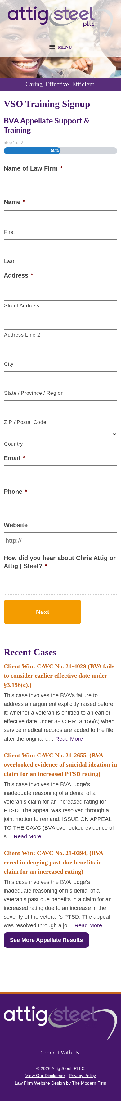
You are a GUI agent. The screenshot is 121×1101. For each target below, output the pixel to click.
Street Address (21, 305)
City (9, 364)
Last (9, 261)
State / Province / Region (34, 393)
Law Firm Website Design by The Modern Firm (60, 1083)
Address (18, 275)
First (9, 232)
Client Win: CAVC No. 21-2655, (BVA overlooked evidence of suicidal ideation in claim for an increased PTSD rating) (60, 764)
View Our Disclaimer (45, 1075)
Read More (69, 739)
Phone (15, 491)
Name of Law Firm (33, 168)
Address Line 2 (22, 334)
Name (14, 201)
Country (13, 444)
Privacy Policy (82, 1075)
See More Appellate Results (46, 940)
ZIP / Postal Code (25, 422)
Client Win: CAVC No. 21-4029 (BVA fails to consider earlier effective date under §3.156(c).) (59, 675)
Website (16, 525)
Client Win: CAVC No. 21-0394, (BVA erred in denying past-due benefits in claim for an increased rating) (53, 862)
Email (14, 458)
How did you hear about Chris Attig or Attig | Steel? (60, 562)
